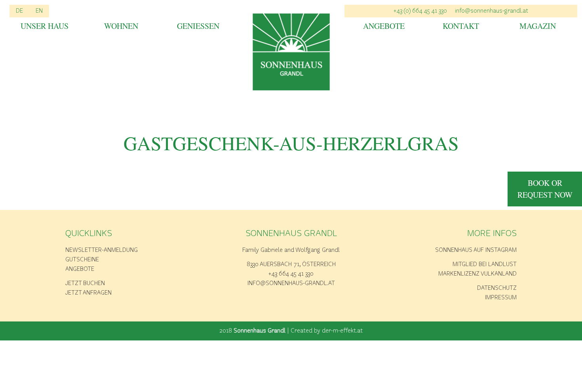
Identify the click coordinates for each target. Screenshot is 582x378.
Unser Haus (44, 26)
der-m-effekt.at (342, 331)
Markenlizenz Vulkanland (477, 274)
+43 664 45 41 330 (291, 274)
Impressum (501, 298)
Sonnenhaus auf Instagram (476, 250)
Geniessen (198, 26)
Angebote (384, 26)
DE (19, 11)
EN (39, 11)
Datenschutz (497, 288)
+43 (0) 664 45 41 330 (420, 11)
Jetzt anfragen (88, 293)
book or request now (544, 189)
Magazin (537, 26)
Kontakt (461, 26)
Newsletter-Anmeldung (101, 250)
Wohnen (121, 26)
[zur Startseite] (291, 51)
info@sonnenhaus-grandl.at (491, 11)
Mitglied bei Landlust (485, 264)
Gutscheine (82, 260)
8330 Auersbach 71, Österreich (291, 264)
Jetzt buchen (85, 283)
